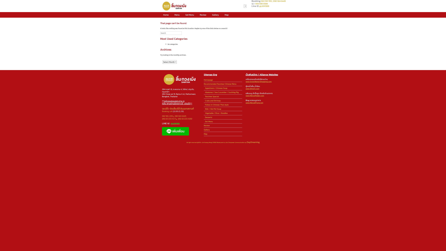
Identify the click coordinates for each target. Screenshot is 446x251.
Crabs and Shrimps (213, 100)
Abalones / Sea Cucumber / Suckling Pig (222, 92)
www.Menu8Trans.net (254, 102)
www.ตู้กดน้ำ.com (252, 88)
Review (203, 14)
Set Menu (189, 14)
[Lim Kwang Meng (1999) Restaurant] (174, 6)
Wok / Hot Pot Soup (213, 108)
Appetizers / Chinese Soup (216, 88)
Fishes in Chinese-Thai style (217, 104)
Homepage (208, 79)
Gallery (215, 14)
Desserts (208, 117)
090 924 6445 (180, 116)
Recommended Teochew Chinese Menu (220, 84)
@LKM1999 (264, 6)
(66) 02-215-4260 (185, 119)
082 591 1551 (167, 116)
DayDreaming (253, 142)
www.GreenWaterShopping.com (259, 81)
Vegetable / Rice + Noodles (216, 113)
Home (166, 14)
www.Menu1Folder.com (255, 95)
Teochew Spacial (212, 96)
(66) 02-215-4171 (169, 119)
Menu (177, 14)
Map (227, 14)
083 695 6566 (261, 3)
